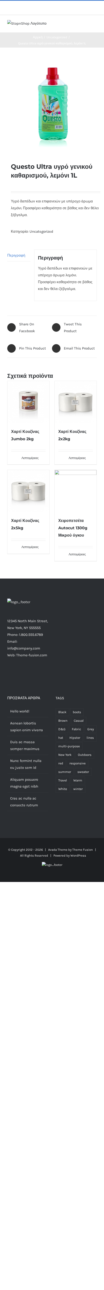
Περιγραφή (16, 255)
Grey (90, 729)
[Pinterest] (34, 674)
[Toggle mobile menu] (95, 25)
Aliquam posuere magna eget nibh (24, 783)
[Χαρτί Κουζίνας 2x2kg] (76, 402)
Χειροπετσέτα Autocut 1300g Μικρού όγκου (72, 528)
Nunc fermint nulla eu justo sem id (25, 764)
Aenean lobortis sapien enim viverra (26, 726)
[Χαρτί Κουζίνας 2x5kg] (28, 491)
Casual (79, 720)
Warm (77, 780)
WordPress (78, 855)
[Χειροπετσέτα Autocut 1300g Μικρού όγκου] (76, 491)
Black (62, 712)
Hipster (74, 738)
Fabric (76, 729)
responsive (77, 763)
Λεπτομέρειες (30, 458)
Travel (62, 780)
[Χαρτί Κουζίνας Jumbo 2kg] (28, 402)
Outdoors (84, 755)
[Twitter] (21, 674)
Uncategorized (41, 231)
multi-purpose (69, 746)
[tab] (18, 255)
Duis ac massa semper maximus (24, 745)
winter (78, 789)
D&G (62, 729)
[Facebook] (14, 674)
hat (60, 738)
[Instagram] (27, 674)
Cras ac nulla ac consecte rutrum (24, 801)
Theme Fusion (82, 849)
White (62, 789)
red (60, 763)
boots (77, 712)
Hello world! (19, 711)
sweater (83, 772)
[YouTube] (40, 674)
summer (64, 772)
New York (65, 755)
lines (90, 738)
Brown (62, 720)
